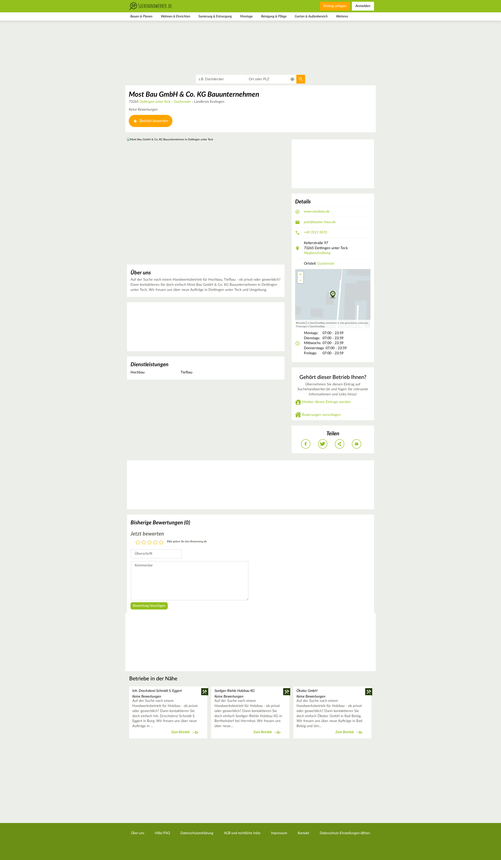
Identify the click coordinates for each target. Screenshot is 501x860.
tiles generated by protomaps (354, 322)
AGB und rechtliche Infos (242, 833)
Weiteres (342, 16)
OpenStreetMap (317, 326)
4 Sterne (155, 543)
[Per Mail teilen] (356, 444)
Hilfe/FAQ (162, 833)
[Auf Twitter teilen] (322, 444)
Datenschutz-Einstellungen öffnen (345, 833)
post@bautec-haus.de (320, 222)
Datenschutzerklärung (196, 833)
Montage (246, 16)
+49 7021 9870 (315, 232)
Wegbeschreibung (317, 253)
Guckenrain (182, 102)
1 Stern (138, 543)
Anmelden (362, 6)
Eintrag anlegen (335, 6)
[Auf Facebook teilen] (305, 444)
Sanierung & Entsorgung (215, 16)
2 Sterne (144, 543)
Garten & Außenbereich (311, 16)
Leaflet (301, 322)
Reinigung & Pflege (274, 16)
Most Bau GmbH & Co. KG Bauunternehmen (194, 94)
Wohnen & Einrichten (175, 16)
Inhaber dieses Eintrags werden (326, 402)
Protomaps (301, 326)
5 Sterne (161, 543)
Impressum (279, 833)
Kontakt (303, 833)
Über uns (137, 833)
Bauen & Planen (141, 16)
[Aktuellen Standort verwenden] (292, 79)
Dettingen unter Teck (155, 102)
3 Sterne (149, 543)
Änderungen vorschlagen (321, 415)
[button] (332, 294)
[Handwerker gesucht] (156, 6)
